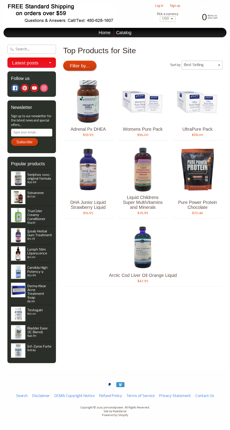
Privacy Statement (175, 396)
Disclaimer (41, 396)
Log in (159, 6)
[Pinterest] (25, 88)
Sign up (175, 6)
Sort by (175, 65)
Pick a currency (167, 14)
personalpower (113, 407)
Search (22, 396)
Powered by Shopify (115, 415)
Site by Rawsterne (115, 411)
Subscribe (24, 142)
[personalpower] (60, 14)
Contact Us (204, 396)
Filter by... (80, 65)
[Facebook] (15, 88)
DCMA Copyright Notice (74, 396)
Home (105, 32)
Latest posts (25, 62)
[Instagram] (44, 88)
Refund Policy (110, 396)
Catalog (123, 32)
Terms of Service (140, 396)
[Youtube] (34, 88)
